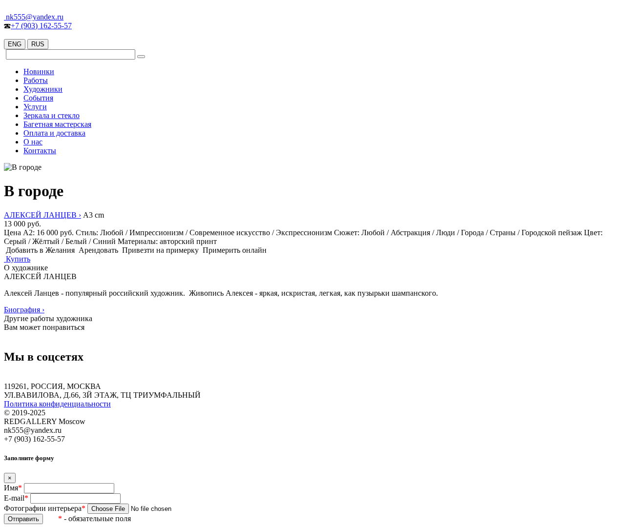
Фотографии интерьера (44, 508)
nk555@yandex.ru (33, 17)
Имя (13, 488)
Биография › (24, 309)
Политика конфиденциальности (57, 404)
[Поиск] (141, 56)
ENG (14, 44)
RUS (37, 44)
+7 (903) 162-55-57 (41, 25)
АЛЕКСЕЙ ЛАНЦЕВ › (42, 215)
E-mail (16, 498)
